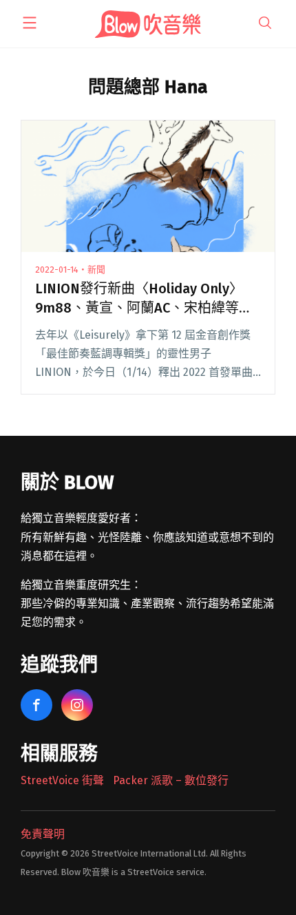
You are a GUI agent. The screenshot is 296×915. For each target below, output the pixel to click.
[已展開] (29, 23)
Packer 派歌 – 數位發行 (171, 780)
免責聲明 (43, 834)
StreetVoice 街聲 (62, 780)
